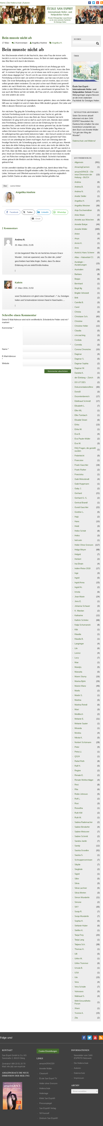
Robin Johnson (81, 794)
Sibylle (77, 864)
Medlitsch (79, 714)
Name (5, 349)
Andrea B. (79, 187)
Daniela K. (79, 373)
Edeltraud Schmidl (83, 401)
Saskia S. (79, 855)
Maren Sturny (81, 676)
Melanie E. (79, 719)
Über (5, 186)
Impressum (79, 1078)
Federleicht (79, 455)
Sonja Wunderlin (82, 916)
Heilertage (43, 1093)
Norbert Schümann (83, 742)
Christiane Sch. (81, 316)
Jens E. (78, 601)
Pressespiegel (45, 1103)
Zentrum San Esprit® (48, 1118)
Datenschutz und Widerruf (84, 141)
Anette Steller (80, 196)
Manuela (78, 672)
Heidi (77, 526)
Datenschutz (79, 1073)
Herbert (78, 559)
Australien (79, 269)
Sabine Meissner (82, 831)
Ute (76, 977)
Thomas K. (79, 949)
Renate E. (79, 775)
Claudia (78, 330)
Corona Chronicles (83, 349)
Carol (77, 307)
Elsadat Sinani (81, 420)
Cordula (78, 340)
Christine (78, 321)
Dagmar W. (79, 368)
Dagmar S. (79, 359)
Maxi (77, 709)
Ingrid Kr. (78, 587)
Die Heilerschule (14, 3)
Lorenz (78, 653)
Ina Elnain (79, 564)
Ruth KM (78, 813)
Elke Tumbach (81, 415)
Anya (77, 238)
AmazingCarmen (82, 167)
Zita (76, 1018)
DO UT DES (80, 382)
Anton (77, 234)
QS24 (77, 756)
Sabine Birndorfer (82, 827)
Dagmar (78, 354)
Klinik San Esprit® (47, 1098)
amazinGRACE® (46, 1063)
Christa (78, 312)
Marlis (77, 690)
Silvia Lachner (81, 888)
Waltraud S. (80, 996)
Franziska (79, 474)
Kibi (76, 629)
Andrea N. (79, 191)
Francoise (79, 460)
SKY (77, 907)
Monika (78, 733)
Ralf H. (78, 766)
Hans (77, 521)
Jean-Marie (79, 596)
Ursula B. (79, 968)
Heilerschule (44, 1088)
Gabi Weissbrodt (82, 479)
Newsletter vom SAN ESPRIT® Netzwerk (83, 1056)
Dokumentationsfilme (84, 387)
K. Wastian (79, 611)
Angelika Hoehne (25, 192)
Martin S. (78, 695)
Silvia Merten (80, 893)
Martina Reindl (81, 705)
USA (77, 972)
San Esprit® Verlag (47, 1108)
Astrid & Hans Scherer (84, 252)
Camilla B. (79, 302)
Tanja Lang (79, 940)
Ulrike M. (78, 958)
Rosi (77, 803)
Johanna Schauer (82, 606)
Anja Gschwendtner (83, 210)
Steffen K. (79, 930)
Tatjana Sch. (80, 944)
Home (2, 3)
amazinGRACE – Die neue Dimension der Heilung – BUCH (84, 174)
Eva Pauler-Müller (82, 439)
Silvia (77, 883)
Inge (76, 573)
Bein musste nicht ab (17, 37)
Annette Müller (81, 229)
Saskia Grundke (82, 850)
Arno (77, 248)
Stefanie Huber (81, 925)
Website (5, 363)
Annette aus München (84, 219)
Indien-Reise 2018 (82, 568)
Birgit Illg (78, 288)
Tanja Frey (79, 935)
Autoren (26, 3)
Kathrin (18, 282)
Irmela (77, 592)
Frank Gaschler (81, 465)
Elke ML (78, 410)
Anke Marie (80, 215)
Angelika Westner (82, 205)
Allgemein (79, 162)
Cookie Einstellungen (48, 1051)
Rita (76, 789)
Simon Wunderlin (82, 897)
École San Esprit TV (48, 1078)
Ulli (76, 954)
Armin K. (78, 243)
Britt (76, 298)
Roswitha (79, 808)
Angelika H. (57, 43)
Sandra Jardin (81, 841)
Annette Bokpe (81, 224)
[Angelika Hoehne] (9, 202)
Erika (77, 424)
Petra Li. (78, 752)
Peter (77, 747)
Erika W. (78, 429)
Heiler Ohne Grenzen (84, 545)
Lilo (76, 648)
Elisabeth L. (80, 406)
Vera (77, 982)
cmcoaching (80, 335)
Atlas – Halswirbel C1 (84, 257)
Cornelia (78, 345)
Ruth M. (78, 817)
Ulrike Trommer (81, 963)
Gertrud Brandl (81, 502)
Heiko (77, 535)
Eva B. (77, 434)
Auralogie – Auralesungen (81, 263)
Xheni (77, 1008)
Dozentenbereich (82, 396)
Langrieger (79, 643)
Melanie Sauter (81, 723)
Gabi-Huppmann (82, 484)
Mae (76, 662)
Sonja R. (78, 911)
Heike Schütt (80, 531)
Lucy (77, 658)
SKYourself (44, 1113)
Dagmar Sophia (81, 363)
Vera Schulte (80, 987)
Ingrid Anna (79, 582)
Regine (78, 770)
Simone (78, 902)
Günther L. (79, 512)
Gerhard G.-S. (81, 498)
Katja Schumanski (83, 625)
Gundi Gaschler (81, 507)
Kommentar (8, 328)
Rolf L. (77, 799)
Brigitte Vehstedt (82, 293)
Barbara (78, 274)
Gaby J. (78, 488)
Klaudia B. (79, 639)
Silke (77, 878)
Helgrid (78, 554)
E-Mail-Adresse (9, 357)
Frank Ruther (80, 470)
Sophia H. (79, 921)
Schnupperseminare (83, 860)
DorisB (78, 392)
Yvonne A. (79, 1013)
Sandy (77, 846)
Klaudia (78, 634)
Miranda (78, 728)
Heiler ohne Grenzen (48, 1083)
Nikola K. (78, 737)
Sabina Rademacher (84, 822)
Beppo (77, 279)
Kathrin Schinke (81, 620)
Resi (77, 784)
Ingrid (77, 578)
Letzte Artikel (15, 186)
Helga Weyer (80, 549)
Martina (78, 700)
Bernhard (79, 283)
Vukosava (79, 991)
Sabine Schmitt (81, 836)
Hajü (77, 517)
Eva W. (78, 443)
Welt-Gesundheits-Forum (83, 1002)
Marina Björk (80, 681)
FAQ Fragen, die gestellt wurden (85, 449)
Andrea (78, 182)
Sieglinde (78, 869)
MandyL (78, 667)
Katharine (79, 615)
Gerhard (78, 493)
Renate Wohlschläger (84, 780)
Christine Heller (81, 326)
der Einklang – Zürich (84, 377)
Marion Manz (80, 686)
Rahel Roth (79, 761)
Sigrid (77, 874)
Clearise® (43, 1073)
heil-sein (78, 540)
